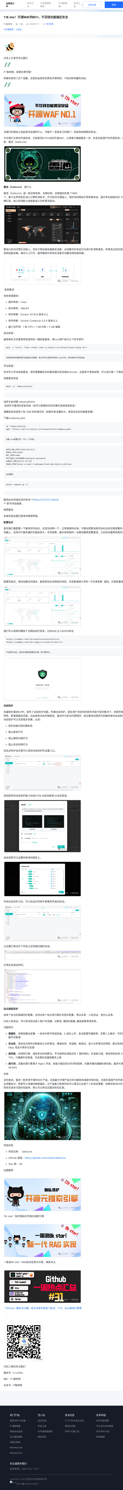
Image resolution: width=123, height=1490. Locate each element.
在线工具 (77, 4)
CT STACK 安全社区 (74, 1420)
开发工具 (42, 1426)
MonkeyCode (16, 1447)
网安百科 (42, 1437)
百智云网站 (15, 1442)
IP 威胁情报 (63, 4)
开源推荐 (9, 29)
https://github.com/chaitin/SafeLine (45, 1157)
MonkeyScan (16, 1453)
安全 (19, 29)
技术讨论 (30, 4)
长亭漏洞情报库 (45, 4)
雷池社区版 (70, 1426)
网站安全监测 (16, 1431)
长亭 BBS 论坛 (103, 1431)
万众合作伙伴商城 (104, 1426)
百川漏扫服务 (16, 1437)
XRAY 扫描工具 (72, 1431)
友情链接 (100, 1437)
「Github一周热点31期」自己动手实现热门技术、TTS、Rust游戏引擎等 (43, 1308)
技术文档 (42, 1420)
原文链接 (50, 24)
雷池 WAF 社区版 (18, 1420)
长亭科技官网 (102, 1420)
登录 (114, 5)
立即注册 (92, 5)
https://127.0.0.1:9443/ (46, 499)
